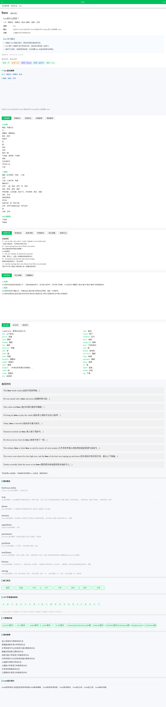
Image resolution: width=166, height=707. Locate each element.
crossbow (86, 337)
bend (4, 356)
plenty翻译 (46, 625)
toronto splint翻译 (85, 625)
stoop (85, 356)
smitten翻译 (34, 625)
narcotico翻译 (8, 625)
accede (85, 370)
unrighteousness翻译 (137, 625)
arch (3, 351)
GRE (34, 588)
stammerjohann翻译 (73, 625)
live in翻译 (21, 625)
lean (3, 345)
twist (4, 339)
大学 (98, 588)
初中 (73, 588)
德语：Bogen (26, 63)
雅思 (8, 588)
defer (85, 331)
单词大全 (14, 6)
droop (85, 362)
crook (4, 370)
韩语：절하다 (39, 63)
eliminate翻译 (98, 625)
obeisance (86, 359)
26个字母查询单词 (10, 597)
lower (85, 339)
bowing (5, 342)
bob (3, 334)
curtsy (4, 373)
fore (3, 376)
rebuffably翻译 (111, 625)
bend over (5, 348)
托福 (21, 588)
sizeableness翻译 (150, 625)
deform (85, 351)
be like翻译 (60, 625)
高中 (85, 588)
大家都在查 (7, 618)
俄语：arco (50, 63)
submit (4, 362)
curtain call (87, 342)
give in (4, 337)
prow (85, 345)
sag (84, 373)
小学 (60, 588)
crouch (85, 334)
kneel (4, 354)
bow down (87, 354)
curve (4, 365)
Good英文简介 (9, 681)
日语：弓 (6, 63)
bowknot (5, 359)
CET (46, 588)
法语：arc (15, 63)
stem (84, 348)
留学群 (6, 6)
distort (85, 368)
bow (20, 6)
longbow (5, 368)
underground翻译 (123, 625)
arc (84, 365)
